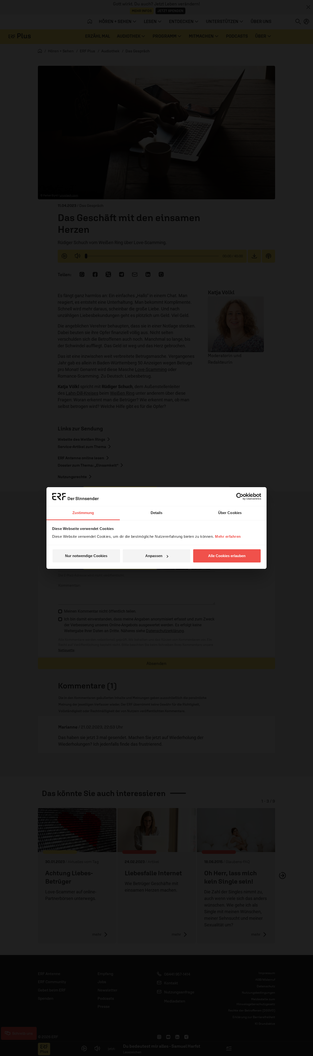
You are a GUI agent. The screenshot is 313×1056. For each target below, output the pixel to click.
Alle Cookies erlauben (227, 556)
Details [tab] (157, 513)
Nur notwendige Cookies (86, 556)
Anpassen (153, 556)
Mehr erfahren (228, 536)
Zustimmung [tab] (83, 513)
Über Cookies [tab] (230, 513)
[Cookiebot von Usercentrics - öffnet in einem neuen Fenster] (239, 496)
